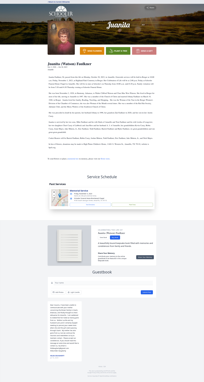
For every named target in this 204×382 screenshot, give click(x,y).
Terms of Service (108, 373)
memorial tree (73, 158)
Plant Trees (132, 205)
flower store (105, 158)
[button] (59, 195)
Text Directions (90, 205)
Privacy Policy (96, 373)
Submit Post (147, 292)
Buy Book (115, 237)
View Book (103, 237)
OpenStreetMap (104, 376)
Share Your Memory (145, 257)
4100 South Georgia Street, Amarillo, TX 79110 (90, 200)
